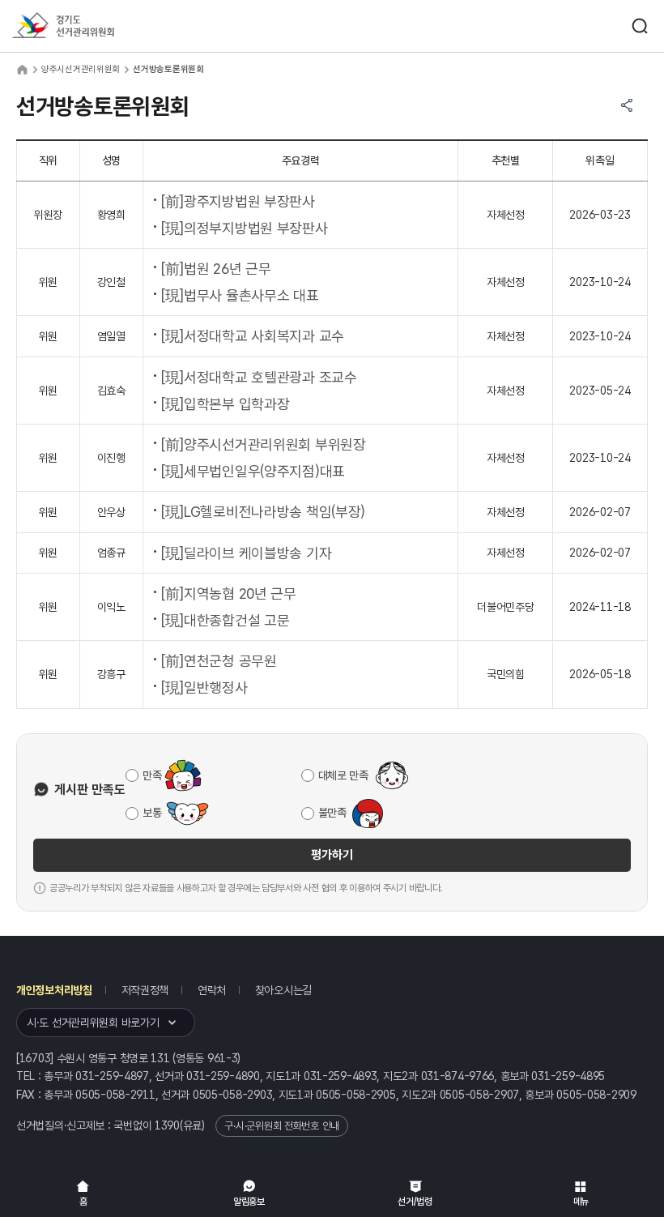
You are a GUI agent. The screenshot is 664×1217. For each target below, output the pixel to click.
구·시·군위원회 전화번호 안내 (281, 1126)
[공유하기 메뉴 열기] (627, 105)
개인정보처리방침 (54, 990)
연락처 (212, 990)
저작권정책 (145, 990)
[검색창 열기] (640, 26)
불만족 (332, 812)
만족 (152, 775)
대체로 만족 (343, 775)
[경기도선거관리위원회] (93, 26)
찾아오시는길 (283, 990)
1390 (167, 1125)
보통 (152, 812)
